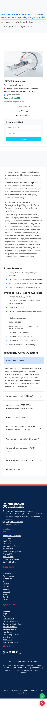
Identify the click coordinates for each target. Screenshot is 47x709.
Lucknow (6, 591)
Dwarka (6, 599)
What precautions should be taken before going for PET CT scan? (20, 428)
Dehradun (7, 586)
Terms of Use (8, 554)
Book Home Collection (12, 535)
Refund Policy (8, 556)
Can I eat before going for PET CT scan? (22, 439)
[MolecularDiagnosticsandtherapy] (13, 653)
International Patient (11, 546)
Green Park (7, 578)
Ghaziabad (7, 573)
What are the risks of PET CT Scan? (20, 460)
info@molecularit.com (14, 522)
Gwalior (6, 584)
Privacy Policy (8, 549)
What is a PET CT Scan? (15, 360)
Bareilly (6, 597)
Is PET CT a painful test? (16, 417)
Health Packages (9, 541)
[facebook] (4, 653)
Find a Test (7, 538)
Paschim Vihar (8, 576)
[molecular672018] (16, 653)
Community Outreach (12, 634)
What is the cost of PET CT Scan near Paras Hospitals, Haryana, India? (21, 407)
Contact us (7, 543)
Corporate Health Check (13, 624)
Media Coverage (9, 629)
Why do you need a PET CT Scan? (19, 396)
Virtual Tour (7, 640)
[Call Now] (42, 703)
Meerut (6, 589)
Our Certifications (10, 562)
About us (6, 611)
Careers (6, 616)
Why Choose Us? (13, 469)
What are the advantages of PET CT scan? (20, 449)
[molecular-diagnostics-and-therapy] (10, 653)
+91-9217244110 (12, 524)
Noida (5, 581)
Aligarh (6, 594)
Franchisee (7, 632)
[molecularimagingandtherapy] (7, 653)
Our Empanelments (11, 559)
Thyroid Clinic (8, 619)
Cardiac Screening (10, 621)
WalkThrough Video (11, 642)
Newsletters (8, 637)
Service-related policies (12, 551)
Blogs (5, 613)
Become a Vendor (10, 626)
